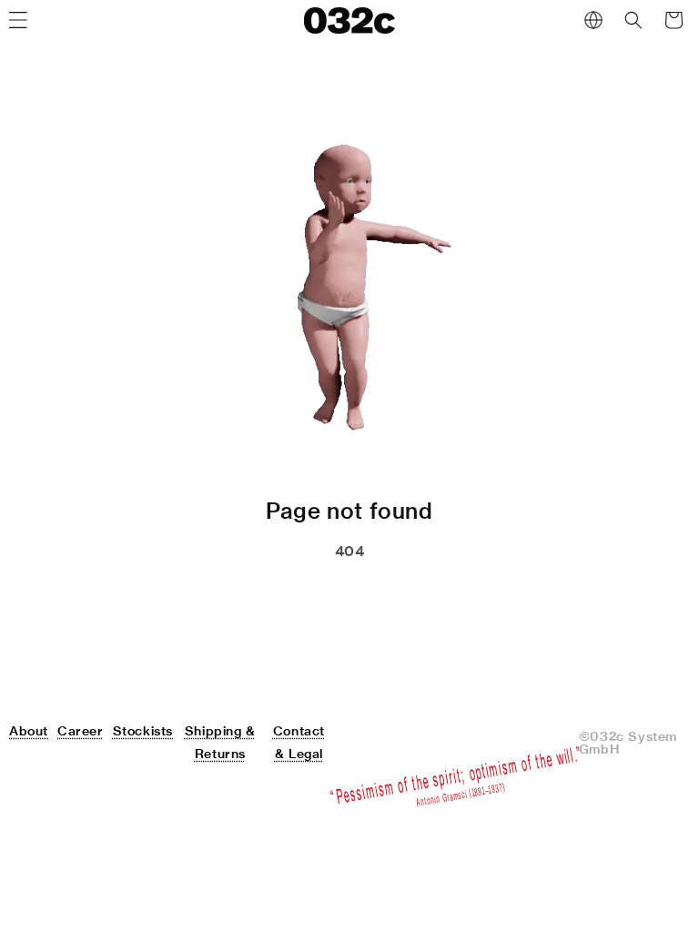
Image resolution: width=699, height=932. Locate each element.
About (28, 731)
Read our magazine (429, 597)
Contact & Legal (299, 742)
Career (80, 731)
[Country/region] (593, 20)
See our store (252, 597)
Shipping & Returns (220, 742)
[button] (633, 20)
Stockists (143, 731)
